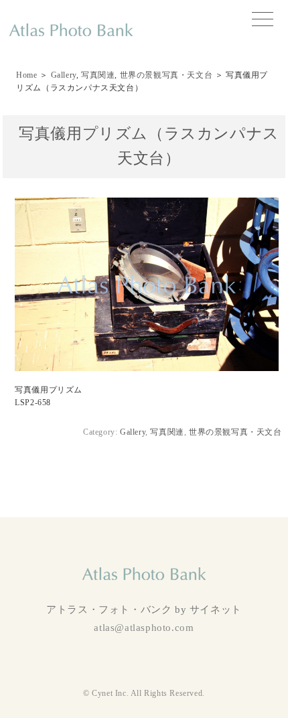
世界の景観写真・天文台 (166, 75)
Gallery (63, 75)
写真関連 (98, 75)
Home (26, 75)
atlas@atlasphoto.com (144, 627)
